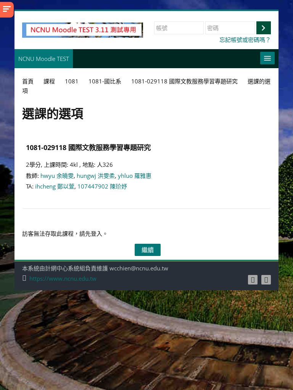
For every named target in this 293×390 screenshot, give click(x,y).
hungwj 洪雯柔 (96, 175)
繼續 (148, 250)
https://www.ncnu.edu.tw (63, 278)
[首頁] (82, 29)
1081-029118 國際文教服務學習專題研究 (88, 147)
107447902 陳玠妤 (102, 186)
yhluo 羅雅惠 (134, 175)
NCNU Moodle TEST (43, 58)
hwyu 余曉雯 (57, 175)
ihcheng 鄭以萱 (54, 186)
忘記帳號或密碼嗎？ (245, 39)
